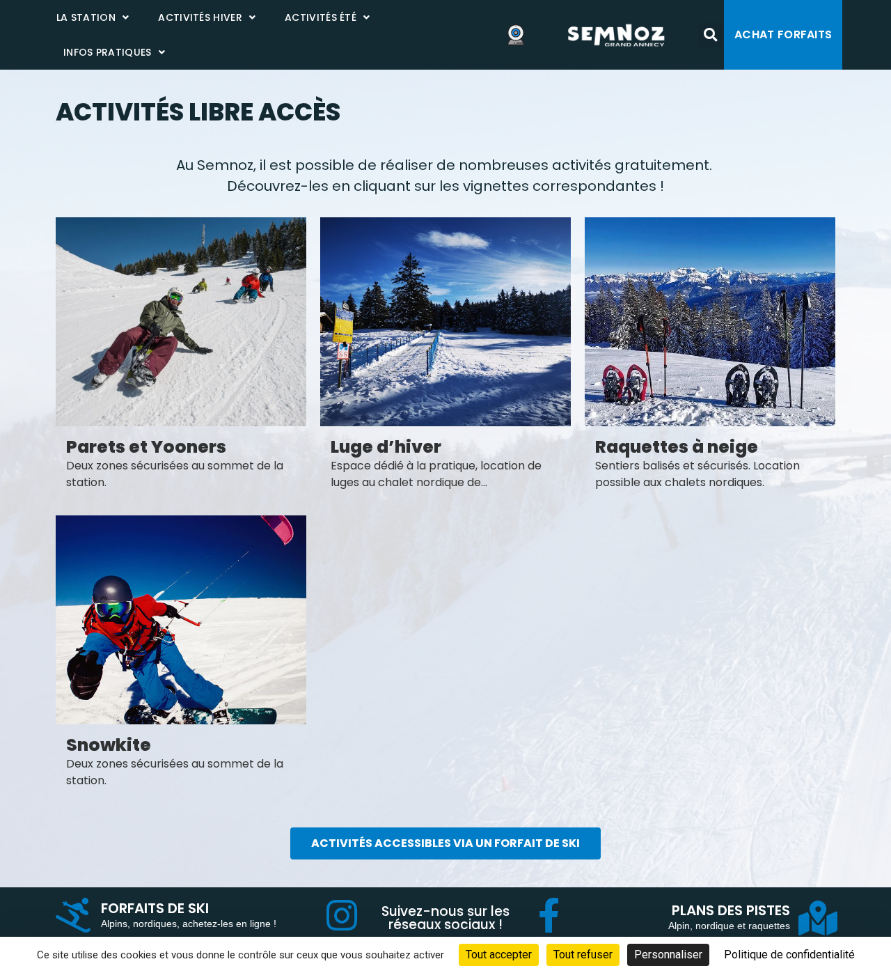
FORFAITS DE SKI (155, 908)
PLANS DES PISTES (731, 910)
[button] (710, 35)
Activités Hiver (200, 17)
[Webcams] (520, 34)
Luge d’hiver (386, 447)
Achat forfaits (783, 35)
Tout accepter (499, 954)
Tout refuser (583, 954)
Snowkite (108, 745)
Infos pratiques (107, 52)
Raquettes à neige (676, 447)
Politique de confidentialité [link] (789, 954)
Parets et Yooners (146, 447)
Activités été (320, 17)
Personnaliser (668, 954)
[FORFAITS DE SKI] (73, 915)
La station (86, 17)
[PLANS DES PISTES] (818, 918)
